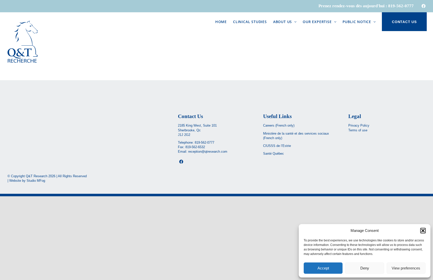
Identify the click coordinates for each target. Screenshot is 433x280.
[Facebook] (181, 162)
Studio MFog (36, 180)
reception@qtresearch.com (207, 151)
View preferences (406, 268)
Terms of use (357, 130)
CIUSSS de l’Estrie (277, 146)
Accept (323, 268)
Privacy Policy (358, 125)
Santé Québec (273, 153)
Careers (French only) (278, 125)
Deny (364, 268)
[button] (422, 230)
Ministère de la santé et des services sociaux (296, 133)
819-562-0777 (204, 142)
